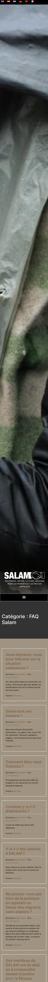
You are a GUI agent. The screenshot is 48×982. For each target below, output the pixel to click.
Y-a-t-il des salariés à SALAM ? (23, 851)
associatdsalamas (12, 677)
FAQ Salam (17, 696)
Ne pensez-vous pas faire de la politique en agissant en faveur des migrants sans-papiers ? (24, 903)
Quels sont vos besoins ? (19, 713)
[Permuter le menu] (24, 597)
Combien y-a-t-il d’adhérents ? (20, 808)
